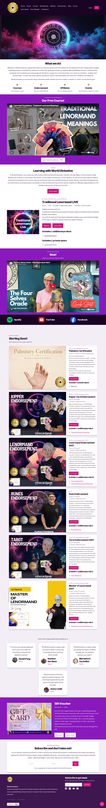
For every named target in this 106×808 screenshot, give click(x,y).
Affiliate (53, 6)
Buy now (59, 735)
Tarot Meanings (76, 575)
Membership (44, 6)
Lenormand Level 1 (50, 236)
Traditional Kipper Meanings (80, 432)
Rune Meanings (76, 529)
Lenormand (24, 9)
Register (46, 226)
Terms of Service (11, 799)
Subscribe (87, 784)
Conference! (45, 9)
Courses (35, 6)
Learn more (58, 226)
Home (23, 6)
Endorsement (61, 6)
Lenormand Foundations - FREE (53, 160)
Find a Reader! (34, 9)
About (29, 6)
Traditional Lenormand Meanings (82, 484)
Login (90, 8)
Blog (69, 6)
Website (21, 661)
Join (97, 7)
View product (73, 378)
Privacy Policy (21, 799)
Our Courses (53, 191)
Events (75, 6)
